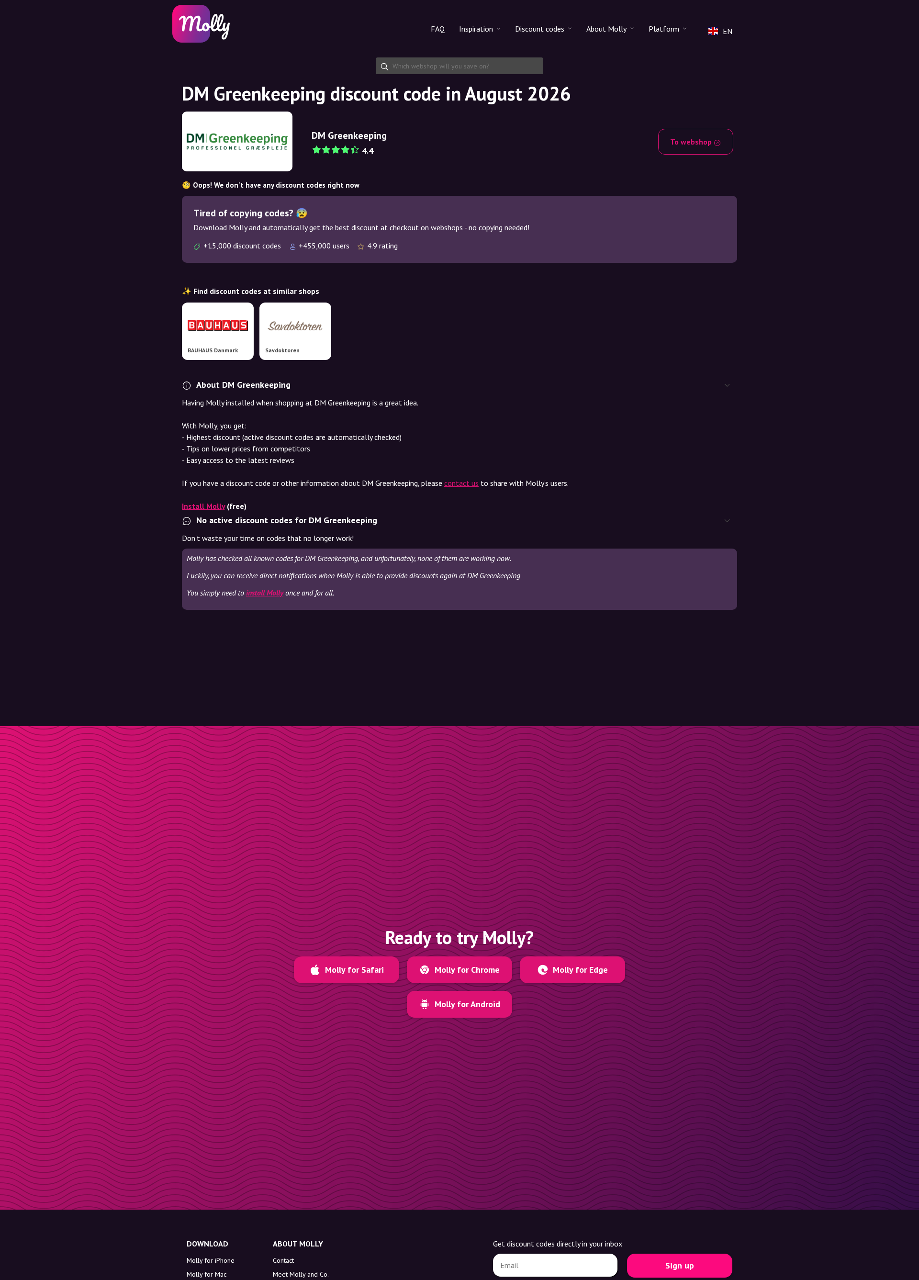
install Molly (264, 592)
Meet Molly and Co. (301, 1274)
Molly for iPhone (211, 1260)
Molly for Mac (206, 1274)
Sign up (679, 1265)
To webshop (692, 141)
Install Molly (203, 506)
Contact (283, 1260)
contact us (461, 483)
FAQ (438, 29)
